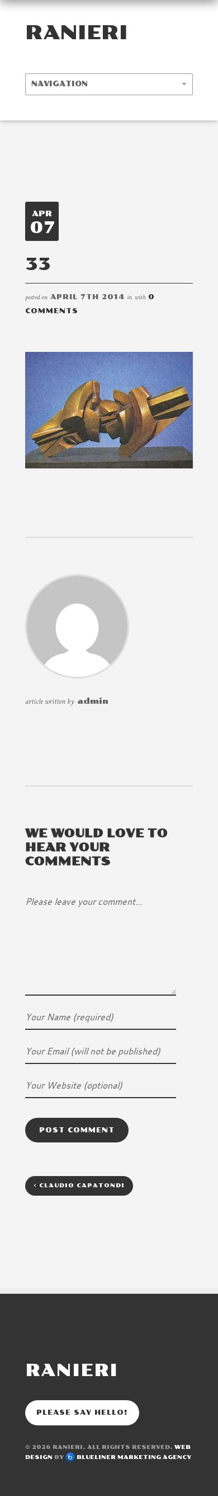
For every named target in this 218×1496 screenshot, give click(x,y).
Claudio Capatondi (79, 1185)
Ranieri (76, 32)
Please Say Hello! (82, 1412)
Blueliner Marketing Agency (134, 1457)
